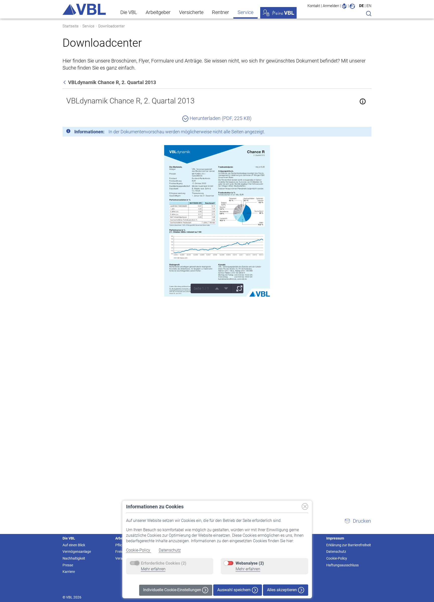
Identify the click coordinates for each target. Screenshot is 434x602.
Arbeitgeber (158, 12)
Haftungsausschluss (342, 565)
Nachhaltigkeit (74, 558)
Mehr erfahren (153, 569)
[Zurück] (65, 82)
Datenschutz (170, 550)
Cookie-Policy (138, 550)
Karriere (69, 572)
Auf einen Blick (74, 545)
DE (361, 6)
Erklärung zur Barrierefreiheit (348, 545)
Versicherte (191, 12)
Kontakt (313, 6)
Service (245, 12)
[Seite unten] (224, 288)
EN (368, 6)
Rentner (220, 12)
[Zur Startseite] (84, 9)
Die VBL (128, 12)
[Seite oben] (215, 288)
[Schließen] (354, 133)
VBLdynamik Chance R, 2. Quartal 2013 (130, 100)
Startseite (71, 26)
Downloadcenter (111, 26)
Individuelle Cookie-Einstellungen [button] (172, 589)
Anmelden (331, 6)
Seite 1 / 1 (201, 288)
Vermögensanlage (77, 552)
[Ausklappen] (237, 288)
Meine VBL (278, 13)
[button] (357, 520)
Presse (68, 565)
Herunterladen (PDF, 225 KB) (220, 118)
